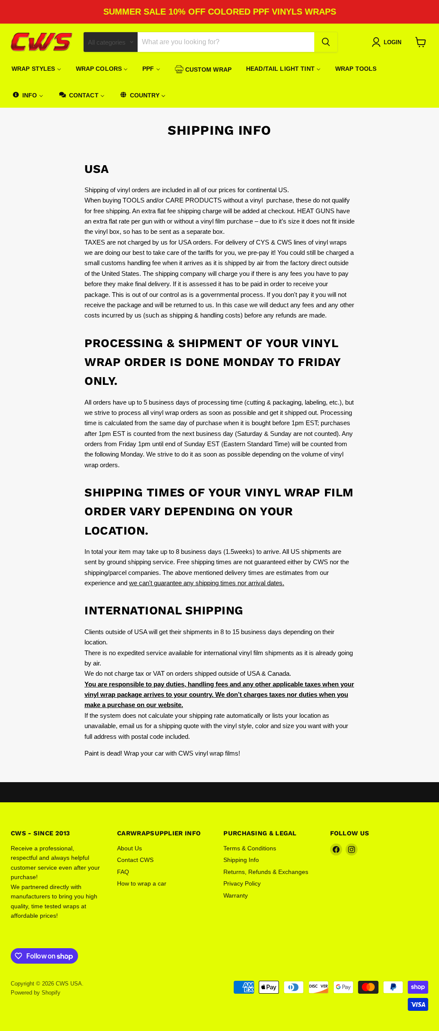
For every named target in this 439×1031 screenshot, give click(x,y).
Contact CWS (135, 859)
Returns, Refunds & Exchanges (265, 871)
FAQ (123, 871)
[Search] (325, 42)
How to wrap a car (141, 883)
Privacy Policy (242, 883)
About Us (129, 848)
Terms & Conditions (249, 848)
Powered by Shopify (35, 992)
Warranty (235, 895)
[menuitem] (36, 69)
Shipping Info (241, 859)
